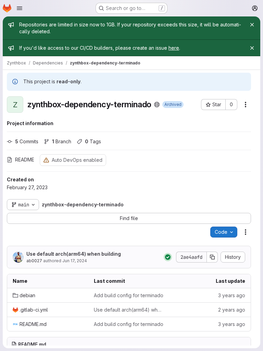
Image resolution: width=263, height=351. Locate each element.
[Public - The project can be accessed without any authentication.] (157, 104)
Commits (26, 141)
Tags (93, 141)
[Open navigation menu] (19, 8)
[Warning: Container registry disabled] (46, 160)
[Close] (252, 25)
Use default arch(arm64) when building (73, 254)
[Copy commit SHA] (212, 257)
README (24, 159)
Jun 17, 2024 (74, 260)
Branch (61, 141)
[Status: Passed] (168, 257)
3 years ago (231, 295)
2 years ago (231, 310)
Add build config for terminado (128, 295)
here (173, 48)
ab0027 (34, 260)
